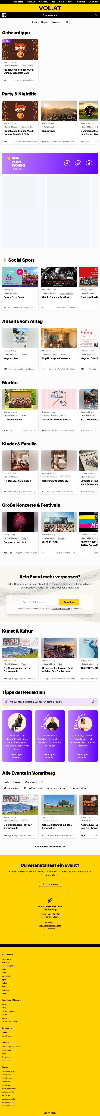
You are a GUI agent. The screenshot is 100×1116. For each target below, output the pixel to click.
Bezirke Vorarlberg (9, 1021)
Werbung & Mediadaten (12, 1047)
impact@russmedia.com (50, 926)
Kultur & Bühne (79, 788)
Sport (4, 980)
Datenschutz (7, 1060)
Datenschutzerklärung (61, 608)
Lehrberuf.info (8, 1092)
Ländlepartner (8, 1085)
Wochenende (56, 22)
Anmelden (69, 602)
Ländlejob (6, 1082)
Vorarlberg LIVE (8, 966)
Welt (4, 969)
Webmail (31, 2)
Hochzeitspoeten (9, 1088)
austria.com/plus (9, 1099)
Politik (4, 973)
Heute (34, 22)
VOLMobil (43, 2)
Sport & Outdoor (58, 788)
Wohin (4, 1018)
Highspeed (18, 2)
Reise (4, 1015)
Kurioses (5, 990)
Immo (61, 2)
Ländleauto (6, 1075)
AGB (4, 1053)
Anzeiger (81, 2)
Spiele (4, 1032)
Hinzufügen (52, 884)
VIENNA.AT (6, 1095)
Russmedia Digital (9, 1102)
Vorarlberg (6, 959)
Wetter (5, 1004)
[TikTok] (89, 163)
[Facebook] (67, 163)
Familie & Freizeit (35, 788)
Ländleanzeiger (8, 1071)
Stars (4, 987)
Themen (5, 993)
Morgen (44, 22)
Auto (70, 2)
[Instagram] (78, 163)
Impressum (6, 1050)
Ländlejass (6, 1036)
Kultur (4, 983)
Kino (4, 1008)
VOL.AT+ (6, 962)
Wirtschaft (6, 976)
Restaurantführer (9, 1011)
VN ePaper (93, 2)
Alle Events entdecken (48, 846)
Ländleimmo (7, 1078)
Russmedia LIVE (9, 1106)
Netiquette (6, 1057)
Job (53, 2)
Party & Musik (13, 788)
